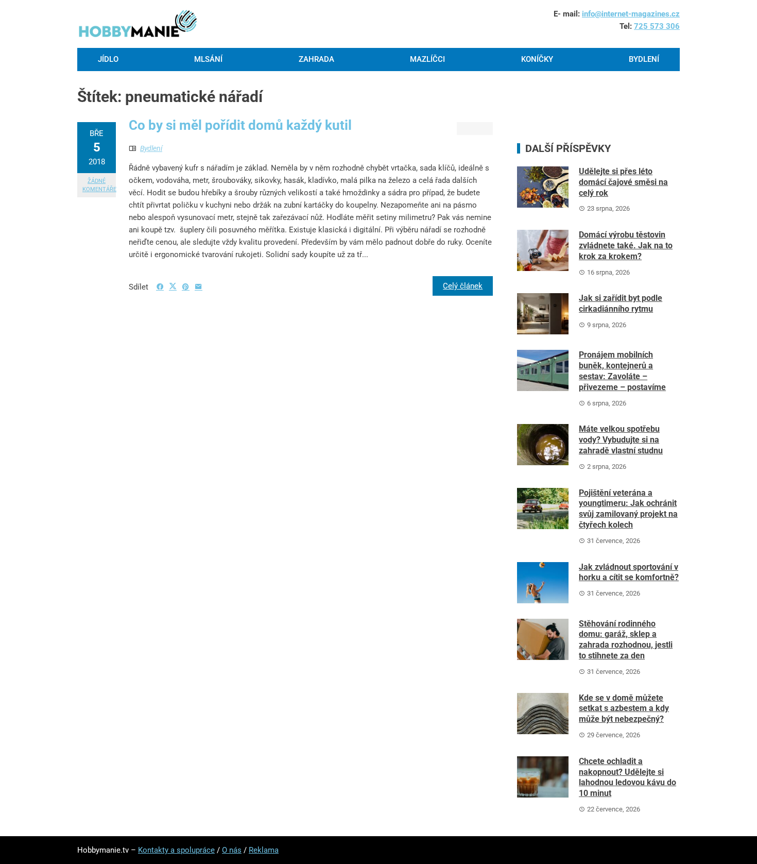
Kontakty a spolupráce (176, 850)
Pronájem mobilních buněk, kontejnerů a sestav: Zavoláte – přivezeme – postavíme (622, 371)
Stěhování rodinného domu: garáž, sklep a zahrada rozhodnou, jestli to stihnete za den (626, 639)
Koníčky (537, 59)
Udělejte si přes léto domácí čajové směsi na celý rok (623, 182)
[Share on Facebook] (159, 287)
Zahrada (316, 59)
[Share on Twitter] (172, 286)
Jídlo (108, 59)
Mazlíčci (427, 59)
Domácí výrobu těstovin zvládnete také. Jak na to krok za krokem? (626, 245)
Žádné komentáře (99, 185)
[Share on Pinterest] (185, 287)
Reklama (264, 850)
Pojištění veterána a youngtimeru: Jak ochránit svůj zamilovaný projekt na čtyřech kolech (628, 509)
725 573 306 (657, 26)
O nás (232, 850)
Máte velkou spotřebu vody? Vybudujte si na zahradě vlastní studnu (621, 439)
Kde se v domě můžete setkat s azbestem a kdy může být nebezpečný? (624, 708)
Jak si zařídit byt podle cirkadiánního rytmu (620, 303)
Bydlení (644, 59)
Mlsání (208, 59)
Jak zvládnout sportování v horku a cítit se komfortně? (629, 572)
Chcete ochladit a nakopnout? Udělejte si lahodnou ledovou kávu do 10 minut (627, 777)
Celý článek (463, 286)
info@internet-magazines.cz (631, 14)
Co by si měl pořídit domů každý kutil (240, 125)
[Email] (198, 287)
